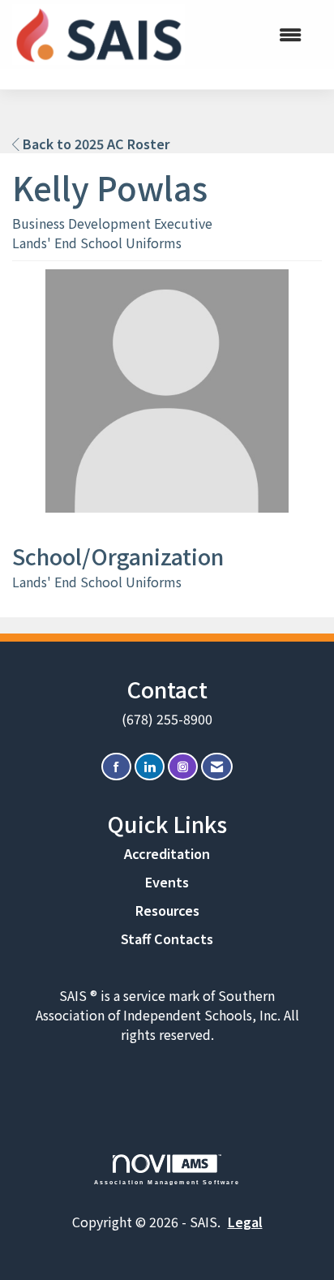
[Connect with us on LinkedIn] (150, 767)
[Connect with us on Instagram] (183, 767)
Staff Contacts (167, 938)
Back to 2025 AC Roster (94, 143)
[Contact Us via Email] (217, 767)
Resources (167, 910)
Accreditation (167, 853)
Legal (245, 1221)
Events (167, 881)
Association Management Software (167, 1181)
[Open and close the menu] (251, 34)
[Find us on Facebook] (116, 767)
